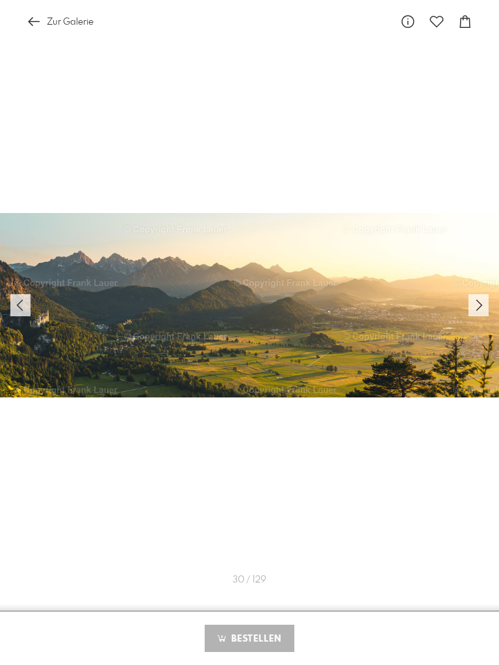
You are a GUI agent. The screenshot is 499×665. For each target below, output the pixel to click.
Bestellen (254, 639)
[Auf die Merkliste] (436, 22)
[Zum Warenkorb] (465, 22)
